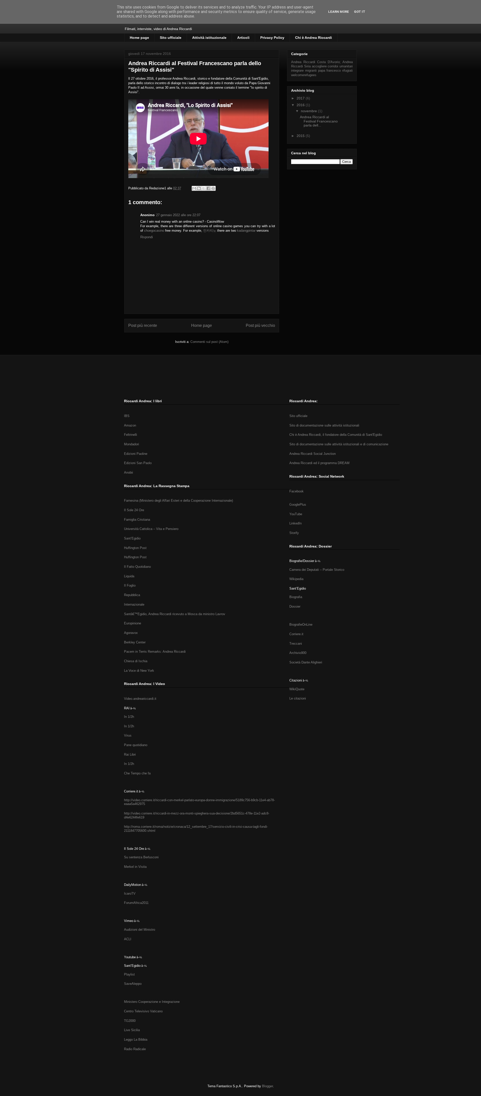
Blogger (267, 1086)
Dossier (294, 606)
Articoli (243, 38)
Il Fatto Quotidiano (137, 567)
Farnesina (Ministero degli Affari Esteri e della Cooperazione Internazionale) (178, 500)
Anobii (128, 472)
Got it (359, 12)
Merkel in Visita (135, 867)
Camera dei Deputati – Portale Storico (316, 570)
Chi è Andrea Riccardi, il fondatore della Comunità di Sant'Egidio (335, 435)
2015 (301, 136)
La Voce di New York (139, 670)
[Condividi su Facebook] (208, 188)
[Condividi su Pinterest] (213, 188)
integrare (297, 70)
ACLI (127, 939)
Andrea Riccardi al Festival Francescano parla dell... (319, 121)
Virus (128, 735)
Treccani (295, 643)
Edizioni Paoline (135, 454)
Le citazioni (297, 698)
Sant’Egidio (132, 538)
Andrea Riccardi (303, 62)
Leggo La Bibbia (135, 1039)
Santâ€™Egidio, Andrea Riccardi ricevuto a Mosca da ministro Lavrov (174, 614)
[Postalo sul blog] (198, 188)
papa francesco (329, 70)
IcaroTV (130, 893)
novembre (309, 111)
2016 (301, 105)
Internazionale (134, 604)
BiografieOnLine (300, 624)
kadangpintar (246, 230)
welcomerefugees (303, 75)
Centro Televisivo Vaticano (143, 1011)
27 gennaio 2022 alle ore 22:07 (178, 215)
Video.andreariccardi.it (140, 699)
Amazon (130, 425)
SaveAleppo (133, 984)
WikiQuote (296, 689)
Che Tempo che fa (137, 773)
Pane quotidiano (135, 745)
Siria (307, 66)
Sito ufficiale (170, 38)
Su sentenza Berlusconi (141, 857)
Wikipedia (296, 579)
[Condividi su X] (203, 188)
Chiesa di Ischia (135, 661)
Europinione (132, 623)
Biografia (295, 597)
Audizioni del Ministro (139, 929)
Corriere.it (296, 634)
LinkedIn (295, 523)
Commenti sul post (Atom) (209, 342)
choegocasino (154, 230)
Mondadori (131, 444)
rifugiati (347, 70)
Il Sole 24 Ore (134, 510)
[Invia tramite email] (194, 188)
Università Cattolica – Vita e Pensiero (151, 529)
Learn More (338, 12)
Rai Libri (130, 754)
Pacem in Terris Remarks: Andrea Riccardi (155, 651)
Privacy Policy (272, 38)
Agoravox (131, 633)
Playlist (129, 974)
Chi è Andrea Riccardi (313, 38)
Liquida (129, 576)
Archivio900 (297, 653)
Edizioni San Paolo (138, 463)
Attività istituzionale (209, 38)
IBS (127, 416)
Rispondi (146, 237)
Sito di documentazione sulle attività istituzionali (324, 425)
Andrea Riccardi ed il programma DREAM (319, 463)
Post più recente (142, 325)
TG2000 (130, 1021)
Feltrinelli (130, 435)
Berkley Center (135, 642)
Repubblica (132, 595)
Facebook (296, 491)
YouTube (295, 514)
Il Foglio (130, 585)
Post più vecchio (260, 325)
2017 (301, 98)
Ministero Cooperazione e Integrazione (152, 1002)
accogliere (319, 66)
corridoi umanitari (340, 66)
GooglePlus (297, 504)
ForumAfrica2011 (136, 903)
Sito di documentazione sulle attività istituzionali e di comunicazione (338, 444)
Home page (139, 38)
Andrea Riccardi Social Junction (312, 454)
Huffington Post (135, 548)
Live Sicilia (132, 1030)
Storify (294, 533)
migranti (311, 70)
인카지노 (209, 230)
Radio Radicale (135, 1049)
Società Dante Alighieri (305, 662)
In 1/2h (129, 717)
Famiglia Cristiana (137, 519)
